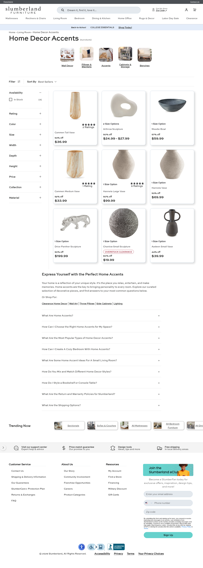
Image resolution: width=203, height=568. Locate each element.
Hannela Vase (159, 187)
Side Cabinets (104, 303)
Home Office (125, 18)
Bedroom (79, 18)
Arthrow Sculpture (113, 129)
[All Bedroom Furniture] (158, 425)
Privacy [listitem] (118, 553)
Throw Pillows (87, 303)
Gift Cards (113, 494)
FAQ (13, 500)
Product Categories (74, 494)
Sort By (31, 81)
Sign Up (168, 535)
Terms (146, 528)
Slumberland (55, 553)
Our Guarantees (20, 482)
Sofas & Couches (106, 425)
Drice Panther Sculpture (68, 246)
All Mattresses (139, 425)
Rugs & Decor (146, 18)
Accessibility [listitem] (102, 553)
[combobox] (99, 10)
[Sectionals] (58, 425)
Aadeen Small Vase (162, 246)
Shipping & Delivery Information (28, 476)
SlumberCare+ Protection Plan (28, 488)
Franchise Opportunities (77, 482)
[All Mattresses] (124, 425)
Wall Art (73, 303)
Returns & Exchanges (23, 494)
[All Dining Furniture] (191, 425)
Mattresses (12, 18)
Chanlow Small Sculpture (116, 246)
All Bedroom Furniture (172, 425)
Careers (68, 488)
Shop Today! (125, 27)
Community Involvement (77, 476)
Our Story (69, 470)
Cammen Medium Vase (67, 191)
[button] (194, 10)
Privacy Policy (186, 527)
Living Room (60, 18)
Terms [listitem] (130, 553)
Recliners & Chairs (36, 18)
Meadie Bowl (159, 129)
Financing (113, 482)
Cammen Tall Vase (65, 132)
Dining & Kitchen (101, 18)
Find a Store (115, 476)
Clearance (191, 18)
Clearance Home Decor (54, 303)
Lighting (118, 303)
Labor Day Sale (170, 18)
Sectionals (73, 425)
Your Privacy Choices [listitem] (151, 553)
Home (12, 32)
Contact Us (17, 470)
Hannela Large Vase (114, 191)
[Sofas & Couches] (91, 425)
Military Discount (117, 488)
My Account (114, 470)
